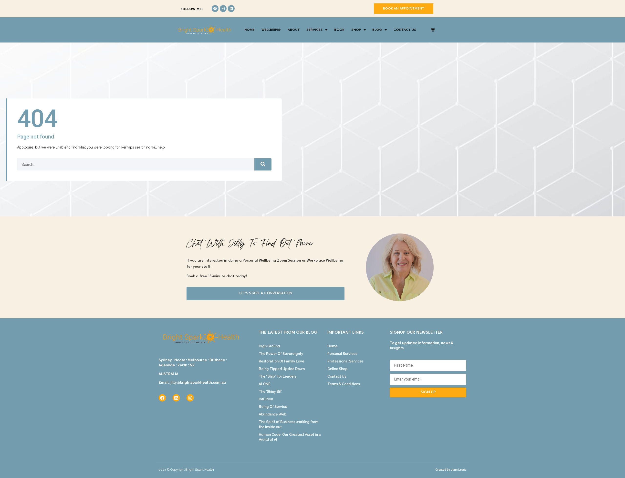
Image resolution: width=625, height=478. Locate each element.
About (294, 30)
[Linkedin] (231, 8)
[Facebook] (215, 8)
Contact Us (405, 30)
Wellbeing (271, 30)
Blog (377, 30)
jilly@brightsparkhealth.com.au (198, 382)
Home (249, 30)
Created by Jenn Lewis (450, 469)
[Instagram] (223, 8)
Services (314, 30)
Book (339, 30)
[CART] (433, 30)
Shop (356, 30)
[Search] (262, 164)
